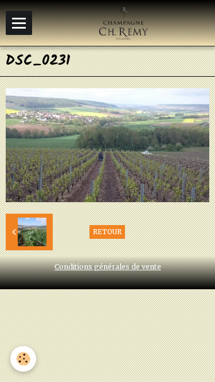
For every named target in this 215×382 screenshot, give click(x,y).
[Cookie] (23, 359)
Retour (107, 231)
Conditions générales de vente (107, 266)
